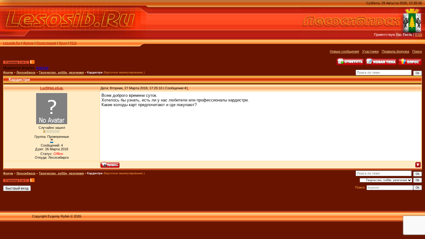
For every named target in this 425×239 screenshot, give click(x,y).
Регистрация (46, 43)
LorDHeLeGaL (51, 88)
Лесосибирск (25, 72)
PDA (73, 43)
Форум (28, 43)
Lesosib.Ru (11, 43)
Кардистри (95, 72)
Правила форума (395, 51)
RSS (418, 34)
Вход (63, 43)
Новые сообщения (344, 51)
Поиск (417, 51)
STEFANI (42, 68)
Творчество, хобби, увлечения (61, 72)
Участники (370, 51)
